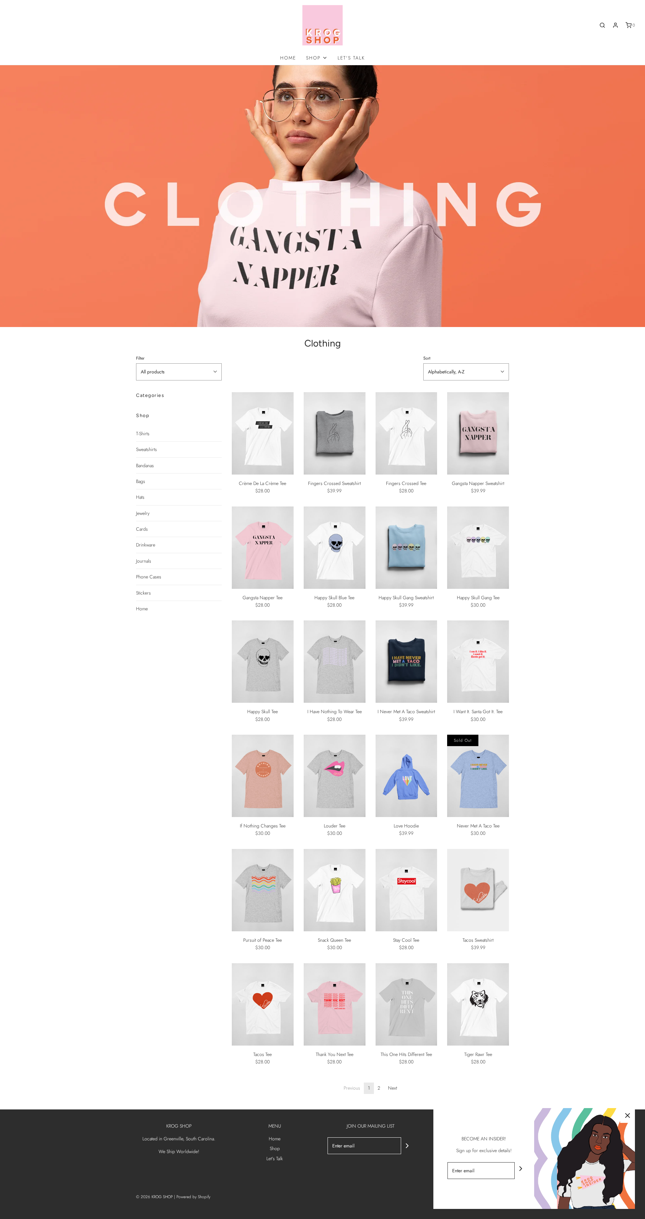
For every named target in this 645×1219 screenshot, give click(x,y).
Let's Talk (351, 57)
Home (288, 57)
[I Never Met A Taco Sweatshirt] (406, 661)
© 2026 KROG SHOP (154, 1197)
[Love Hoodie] (406, 776)
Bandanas (145, 465)
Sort (426, 358)
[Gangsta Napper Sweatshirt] (478, 433)
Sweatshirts (146, 449)
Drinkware (145, 544)
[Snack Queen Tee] (335, 890)
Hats (140, 497)
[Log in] (615, 25)
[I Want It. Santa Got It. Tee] (478, 661)
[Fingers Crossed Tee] (406, 433)
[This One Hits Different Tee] (406, 1004)
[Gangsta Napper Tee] (263, 547)
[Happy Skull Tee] (263, 661)
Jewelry (142, 513)
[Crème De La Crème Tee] (263, 433)
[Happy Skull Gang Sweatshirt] (406, 547)
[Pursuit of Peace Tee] (263, 890)
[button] (179, 371)
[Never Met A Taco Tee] (478, 776)
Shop (275, 1148)
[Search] (602, 25)
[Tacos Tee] (263, 1004)
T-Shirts (142, 433)
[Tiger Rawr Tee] (478, 1004)
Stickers (143, 593)
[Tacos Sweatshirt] (478, 890)
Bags (140, 481)
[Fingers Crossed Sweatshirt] (335, 433)
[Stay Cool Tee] (406, 890)
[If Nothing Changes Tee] (263, 776)
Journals (143, 561)
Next (392, 1088)
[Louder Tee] (335, 776)
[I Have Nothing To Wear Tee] (335, 661)
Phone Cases (148, 576)
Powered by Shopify (193, 1197)
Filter (140, 358)
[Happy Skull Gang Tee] (478, 547)
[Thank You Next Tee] (335, 1004)
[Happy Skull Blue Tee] (335, 547)
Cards (142, 529)
